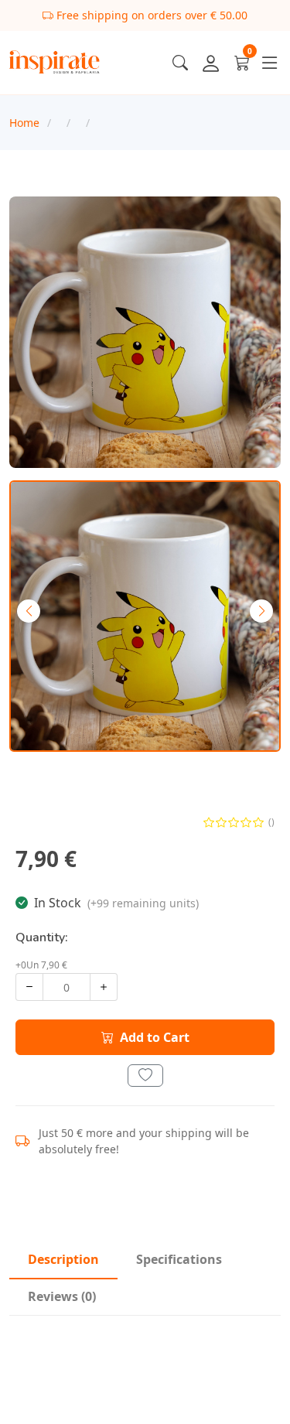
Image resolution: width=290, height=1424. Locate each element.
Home (24, 122)
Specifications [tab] (179, 1259)
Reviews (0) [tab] (62, 1296)
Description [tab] (63, 1259)
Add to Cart (154, 1037)
